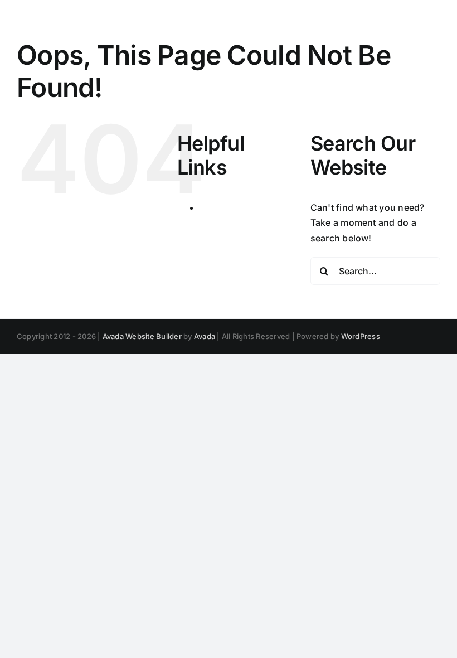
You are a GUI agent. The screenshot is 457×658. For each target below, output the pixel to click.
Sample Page (228, 207)
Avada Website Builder (142, 336)
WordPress (360, 336)
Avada (204, 336)
